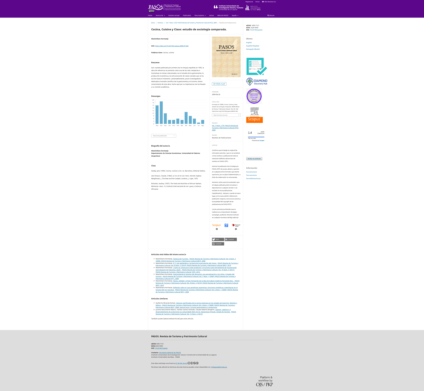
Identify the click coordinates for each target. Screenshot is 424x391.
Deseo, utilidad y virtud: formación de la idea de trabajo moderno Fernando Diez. (203, 281)
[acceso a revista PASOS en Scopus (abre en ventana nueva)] (254, 122)
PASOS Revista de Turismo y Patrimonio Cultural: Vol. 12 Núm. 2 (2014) (196, 313)
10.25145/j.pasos (256, 30)
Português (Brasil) (253, 49)
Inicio (153, 23)
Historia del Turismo (181, 259)
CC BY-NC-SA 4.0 (181, 363)
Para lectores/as (251, 172)
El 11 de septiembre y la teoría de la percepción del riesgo (195, 263)
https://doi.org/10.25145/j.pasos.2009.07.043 (171, 46)
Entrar (258, 2)
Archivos (160, 23)
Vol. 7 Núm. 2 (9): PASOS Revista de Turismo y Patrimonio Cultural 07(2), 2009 (191, 23)
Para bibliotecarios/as (253, 178)
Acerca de (160, 15)
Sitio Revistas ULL (270, 2)
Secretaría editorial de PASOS (170, 353)
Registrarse (249, 2)
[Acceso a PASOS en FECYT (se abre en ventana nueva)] (256, 75)
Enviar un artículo (254, 159)
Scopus (262, 140)
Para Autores (199, 15)
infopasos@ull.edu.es (219, 367)
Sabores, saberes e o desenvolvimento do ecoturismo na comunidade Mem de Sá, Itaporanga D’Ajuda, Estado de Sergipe (193, 311)
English (249, 42)
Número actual (173, 15)
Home (150, 15)
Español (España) (252, 46)
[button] (218, 239)
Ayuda (234, 15)
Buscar (271, 15)
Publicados (187, 15)
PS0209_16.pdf (220, 84)
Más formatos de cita (220, 115)
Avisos (211, 15)
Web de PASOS (222, 15)
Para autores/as (251, 175)
